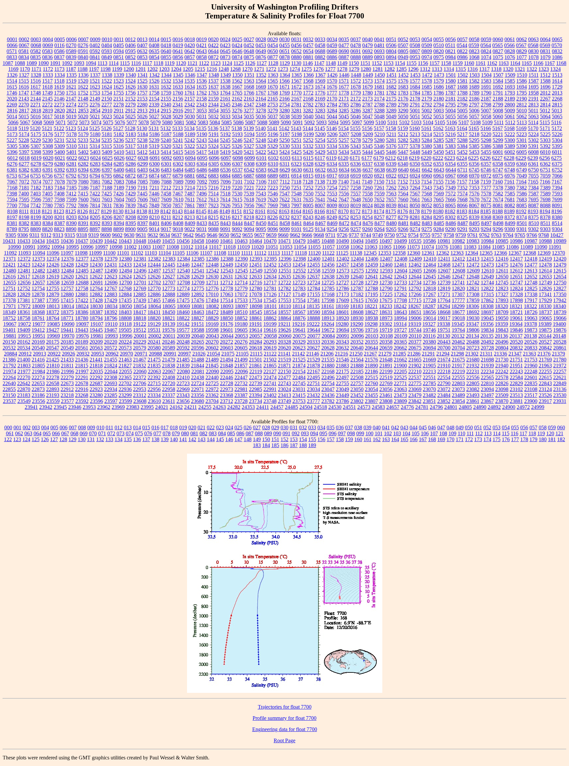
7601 (95, 199)
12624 (125, 276)
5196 (273, 134)
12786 (342, 288)
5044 (332, 116)
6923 (403, 176)
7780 (47, 205)
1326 (12, 75)
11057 (328, 247)
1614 (557, 81)
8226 (272, 217)
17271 (443, 294)
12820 (458, 288)
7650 (367, 199)
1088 (19, 63)
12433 (125, 265)
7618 (249, 199)
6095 (202, 158)
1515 (23, 81)
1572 (355, 81)
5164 (462, 128)
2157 (189, 98)
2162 (237, 98)
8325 (462, 217)
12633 (255, 276)
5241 (178, 140)
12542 (212, 270)
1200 (128, 69)
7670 (474, 199)
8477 (379, 223)
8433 (202, 223)
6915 (308, 176)
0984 (450, 57)
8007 (320, 205)
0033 (320, 39)
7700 (12, 205)
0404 (106, 45)
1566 (284, 81)
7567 (415, 193)
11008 (172, 247)
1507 (498, 75)
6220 (426, 158)
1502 (462, 75)
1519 (71, 81)
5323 (201, 146)
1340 (130, 75)
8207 (119, 217)
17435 (125, 300)
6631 (308, 170)
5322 (189, 146)
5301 (521, 140)
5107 (463, 122)
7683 (521, 199)
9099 (284, 229)
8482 (415, 223)
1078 (533, 57)
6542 (249, 170)
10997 (101, 247)
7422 (95, 193)
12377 (82, 259)
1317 (484, 69)
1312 (425, 69)
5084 (214, 122)
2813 (533, 104)
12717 (270, 282)
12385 (197, 259)
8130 (118, 211)
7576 (474, 193)
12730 (386, 282)
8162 (272, 211)
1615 (12, 87)
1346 (190, 75)
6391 (47, 170)
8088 (545, 205)
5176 (47, 134)
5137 (225, 128)
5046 (355, 116)
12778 (226, 288)
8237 (296, 217)
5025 (130, 116)
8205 (95, 217)
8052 (426, 205)
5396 (12, 152)
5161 (426, 128)
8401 (154, 223)
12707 (169, 282)
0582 (35, 51)
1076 (509, 57)
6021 (60, 158)
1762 (201, 93)
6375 (557, 164)
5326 (237, 146)
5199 (308, 134)
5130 (142, 128)
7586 (521, 193)
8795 (23, 229)
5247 (249, 140)
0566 (509, 45)
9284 (438, 229)
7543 (261, 193)
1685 (426, 87)
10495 (371, 241)
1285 (401, 69)
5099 (369, 122)
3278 (261, 110)
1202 (152, 69)
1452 (403, 75)
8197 (12, 217)
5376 (391, 146)
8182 (450, 211)
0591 (83, 51)
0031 (296, 39)
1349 (225, 75)
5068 (37, 122)
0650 (272, 51)
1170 (25, 69)
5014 (12, 116)
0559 (474, 45)
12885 (139, 294)
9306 (22, 235)
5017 (47, 116)
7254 (332, 187)
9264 (379, 229)
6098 (237, 158)
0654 (308, 51)
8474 (356, 223)
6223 (450, 158)
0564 (485, 45)
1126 (250, 63)
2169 (320, 98)
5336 (344, 146)
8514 (557, 223)
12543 (226, 270)
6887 (249, 176)
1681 (379, 87)
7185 (71, 187)
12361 (428, 253)
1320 (508, 69)
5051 (415, 116)
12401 (328, 259)
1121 (192, 63)
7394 (557, 187)
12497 (154, 270)
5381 (438, 146)
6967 (450, 176)
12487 (96, 270)
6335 (344, 164)
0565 (497, 45)
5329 (272, 146)
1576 (403, 81)
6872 (130, 176)
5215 (438, 134)
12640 (357, 276)
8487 (462, 223)
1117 (147, 63)
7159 (485, 181)
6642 (427, 170)
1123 (215, 63)
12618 (38, 276)
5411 (130, 152)
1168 (561, 63)
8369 (498, 217)
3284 (332, 110)
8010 (344, 205)
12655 (9, 282)
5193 (237, 134)
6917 (332, 176)
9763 (496, 235)
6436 (154, 170)
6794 (95, 176)
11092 (10, 253)
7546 (272, 193)
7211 (154, 187)
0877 (272, 57)
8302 (450, 217)
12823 (501, 288)
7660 (403, 199)
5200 (320, 134)
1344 (166, 75)
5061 (509, 116)
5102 (404, 122)
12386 (212, 259)
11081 (455, 247)
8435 (213, 223)
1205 (188, 69)
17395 (52, 300)
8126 (82, 211)
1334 (59, 75)
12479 (559, 265)
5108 (475, 122)
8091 (557, 205)
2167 (296, 98)
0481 (379, 45)
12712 (226, 282)
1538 (225, 81)
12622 (96, 276)
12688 (82, 282)
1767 (261, 93)
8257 (379, 217)
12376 (67, 259)
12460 (386, 265)
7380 (509, 187)
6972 (486, 176)
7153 (414, 181)
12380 (125, 259)
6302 (178, 164)
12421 (9, 265)
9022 (189, 229)
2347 (249, 104)
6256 (544, 158)
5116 (556, 122)
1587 (533, 81)
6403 (142, 170)
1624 (106, 87)
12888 (168, 294)
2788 (379, 104)
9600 (105, 235)
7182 (36, 187)
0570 (557, 45)
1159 (457, 63)
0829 (521, 51)
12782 (284, 288)
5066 (13, 122)
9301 (521, 229)
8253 (355, 217)
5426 (308, 152)
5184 (142, 134)
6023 (83, 158)
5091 (297, 122)
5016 (35, 116)
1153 (388, 63)
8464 (308, 223)
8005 (308, 205)
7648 (355, 199)
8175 (391, 211)
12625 (139, 276)
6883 (213, 176)
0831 (545, 51)
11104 (164, 253)
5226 (557, 134)
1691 (486, 87)
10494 (357, 241)
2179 (426, 98)
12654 (559, 276)
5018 (59, 116)
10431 (9, 241)
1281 (377, 69)
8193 (533, 211)
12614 (545, 270)
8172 (355, 211)
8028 (379, 205)
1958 (533, 93)
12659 (67, 282)
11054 (300, 247)
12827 (559, 288)
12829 (23, 294)
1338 (107, 75)
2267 (545, 98)
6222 (438, 158)
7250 (284, 187)
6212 (390, 158)
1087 (8, 63)
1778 (344, 93)
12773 (168, 288)
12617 (23, 276)
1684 (415, 87)
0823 (474, 51)
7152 (402, 181)
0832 (557, 51)
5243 (201, 140)
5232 (71, 140)
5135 (201, 128)
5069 (48, 122)
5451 (450, 152)
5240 (166, 140)
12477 (530, 265)
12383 (169, 259)
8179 (426, 211)
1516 (35, 81)
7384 (533, 187)
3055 (225, 110)
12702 (154, 282)
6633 (332, 170)
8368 (486, 217)
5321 (178, 146)
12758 (81, 288)
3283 (320, 110)
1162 (492, 63)
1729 (557, 87)
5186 (154, 134)
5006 (474, 110)
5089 (274, 122)
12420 (559, 259)
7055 (533, 176)
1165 (527, 63)
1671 (284, 87)
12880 (67, 294)
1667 (237, 87)
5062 (521, 116)
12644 (414, 276)
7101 (237, 181)
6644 (451, 170)
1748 (35, 93)
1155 (411, 63)
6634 (344, 170)
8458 (285, 223)
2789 (391, 104)
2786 (355, 104)
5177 (59, 134)
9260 (367, 229)
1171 (36, 69)
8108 (12, 211)
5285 (438, 140)
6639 (391, 170)
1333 (47, 75)
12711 (212, 282)
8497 (486, 223)
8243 (308, 217)
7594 (12, 199)
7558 (367, 193)
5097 (357, 122)
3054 (213, 110)
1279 (354, 69)
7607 (154, 199)
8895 (83, 229)
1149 (342, 63)
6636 (356, 170)
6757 (59, 176)
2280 (142, 104)
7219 (225, 187)
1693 (509, 87)
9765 (520, 235)
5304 (557, 140)
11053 (286, 247)
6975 (498, 176)
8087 (533, 205)
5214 (426, 134)
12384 (183, 259)
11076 (441, 247)
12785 (328, 288)
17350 (559, 294)
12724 (313, 282)
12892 (197, 294)
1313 (437, 69)
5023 (106, 116)
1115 (125, 63)
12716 (255, 282)
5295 (474, 140)
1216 (211, 69)
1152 (377, 63)
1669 (261, 87)
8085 (521, 205)
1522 (106, 81)
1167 (550, 63)
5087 (250, 122)
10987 (530, 241)
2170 (332, 98)
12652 (530, 276)
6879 (178, 176)
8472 (344, 223)
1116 (136, 63)
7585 (509, 193)
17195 (371, 294)
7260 (367, 187)
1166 (538, 63)
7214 (189, 187)
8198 (24, 217)
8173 (367, 211)
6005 (521, 152)
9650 (224, 235)
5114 (533, 122)
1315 (460, 69)
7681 (509, 199)
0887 (344, 57)
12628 (183, 276)
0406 (130, 45)
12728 (357, 282)
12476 (516, 265)
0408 (154, 45)
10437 (81, 241)
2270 (23, 104)
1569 (320, 81)
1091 (55, 63)
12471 (458, 265)
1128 (273, 63)
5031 (201, 116)
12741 (458, 282)
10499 (400, 241)
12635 (284, 276)
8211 (166, 217)
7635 (308, 199)
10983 (472, 241)
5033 (225, 116)
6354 (450, 164)
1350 (237, 75)
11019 (243, 247)
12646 (443, 276)
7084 (130, 181)
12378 (96, 259)
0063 (533, 39)
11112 (260, 253)
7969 (272, 205)
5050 (403, 116)
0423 (225, 45)
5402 (83, 152)
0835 (35, 57)
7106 (261, 181)
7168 (12, 187)
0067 (24, 45)
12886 (154, 294)
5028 (166, 116)
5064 (545, 116)
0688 (320, 51)
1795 (521, 93)
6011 (557, 152)
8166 (319, 211)
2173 (367, 98)
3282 (308, 110)
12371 (9, 259)
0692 (367, 51)
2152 (130, 98)
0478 (355, 45)
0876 (261, 57)
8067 (474, 205)
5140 (260, 128)
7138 (319, 181)
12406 (371, 259)
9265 (391, 229)
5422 (261, 152)
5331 (296, 146)
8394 (119, 223)
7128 (308, 181)
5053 (438, 116)
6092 (166, 158)
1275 (306, 69)
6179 (378, 158)
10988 (545, 241)
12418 (530, 259)
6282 (83, 164)
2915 (166, 110)
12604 (400, 270)
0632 (142, 51)
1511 (533, 75)
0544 (462, 45)
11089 (526, 247)
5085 (226, 122)
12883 (110, 294)
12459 (371, 265)
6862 (118, 176)
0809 (426, 51)
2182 (462, 98)
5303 (545, 140)
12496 (140, 270)
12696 (111, 282)
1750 (59, 93)
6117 (320, 158)
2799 (498, 104)
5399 (47, 152)
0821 (450, 51)
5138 (236, 128)
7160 (497, 181)
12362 (442, 253)
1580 (450, 81)
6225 (473, 158)
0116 (59, 45)
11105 (178, 253)
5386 (486, 146)
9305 (11, 235)
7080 (83, 181)
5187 (166, 134)
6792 (71, 176)
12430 (96, 265)
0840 (83, 57)
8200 (47, 217)
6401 (130, 170)
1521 (95, 81)
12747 (516, 282)
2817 (24, 110)
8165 (308, 211)
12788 (371, 288)
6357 (486, 164)
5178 (71, 134)
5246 (237, 140)
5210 (379, 134)
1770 (296, 93)
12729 (371, 282)
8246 (320, 217)
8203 (71, 217)
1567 (296, 81)
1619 (59, 87)
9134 (320, 229)
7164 (521, 181)
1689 (474, 87)
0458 (320, 45)
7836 (118, 205)
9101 (296, 229)
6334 (332, 164)
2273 (59, 104)
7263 (403, 187)
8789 (12, 229)
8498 (498, 223)
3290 (403, 110)
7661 (415, 199)
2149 (95, 98)
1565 (272, 81)
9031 (201, 229)
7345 (438, 187)
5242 (189, 140)
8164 (296, 211)
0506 (391, 45)
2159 (213, 98)
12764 (96, 288)
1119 (170, 63)
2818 (36, 110)
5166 (485, 128)
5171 (545, 128)
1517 (47, 81)
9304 (557, 229)
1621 (71, 87)
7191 (142, 187)
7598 (59, 199)
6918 (344, 176)
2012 (545, 93)
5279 (367, 140)
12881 (81, 294)
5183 (130, 134)
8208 (130, 217)
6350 (415, 164)
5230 (47, 140)
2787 (367, 104)
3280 (284, 110)
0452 (249, 45)
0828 (509, 51)
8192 (521, 211)
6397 (107, 170)
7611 (190, 199)
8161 (260, 211)
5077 (131, 122)
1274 (294, 69)
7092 (202, 181)
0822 (462, 51)
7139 (331, 181)
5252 (308, 140)
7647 (344, 199)
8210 (154, 217)
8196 (557, 211)
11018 (229, 247)
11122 (328, 253)
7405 (47, 193)
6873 (142, 176)
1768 (272, 93)
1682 (391, 87)
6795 (106, 176)
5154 (343, 128)
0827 (498, 51)
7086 (154, 181)
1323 (543, 69)
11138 (356, 253)
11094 (38, 253)
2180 (438, 98)
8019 (355, 205)
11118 (301, 253)
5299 (498, 140)
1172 (48, 69)
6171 (355, 158)
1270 (247, 69)
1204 (176, 69)
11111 (247, 253)
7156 (450, 181)
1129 (285, 63)
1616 (23, 87)
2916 (178, 110)
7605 (130, 199)
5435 (355, 152)
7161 (509, 181)
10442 (110, 241)
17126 (270, 294)
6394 (83, 170)
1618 (47, 87)
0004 (47, 39)
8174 (379, 211)
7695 (533, 199)
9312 (46, 235)
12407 (386, 259)
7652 (379, 199)
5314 (95, 146)
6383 (36, 170)
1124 (227, 63)
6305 (213, 164)
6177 (367, 158)
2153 (142, 98)
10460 (212, 241)
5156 (367, 128)
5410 (119, 152)
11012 (186, 247)
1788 (462, 93)
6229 (521, 158)
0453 (261, 45)
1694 (521, 87)
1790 (486, 93)
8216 (225, 217)
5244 (213, 140)
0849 (106, 57)
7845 (142, 205)
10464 (255, 241)
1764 (225, 93)
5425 (296, 152)
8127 (94, 211)
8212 (178, 217)
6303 (190, 164)
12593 (386, 270)
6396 (95, 170)
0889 (367, 57)
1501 (451, 75)
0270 (71, 45)
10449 (154, 241)
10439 (96, 241)
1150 (354, 63)
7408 (59, 193)
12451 (255, 265)
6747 (498, 170)
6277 (24, 164)
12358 (399, 253)
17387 (38, 300)
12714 (241, 282)
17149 (299, 294)
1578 (426, 81)
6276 (12, 164)
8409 (190, 223)
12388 (226, 259)
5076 (120, 122)
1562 (237, 81)
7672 (486, 199)
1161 (480, 63)
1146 (308, 63)
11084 (484, 247)
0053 (415, 39)
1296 (413, 69)
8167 (331, 211)
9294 (486, 229)
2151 (118, 98)
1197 (94, 69)
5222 (509, 134)
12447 (197, 265)
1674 (320, 87)
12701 (140, 282)
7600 (83, 199)
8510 (533, 223)
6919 (355, 176)
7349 (450, 187)
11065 (385, 247)
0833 (12, 57)
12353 (384, 253)
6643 (439, 170)
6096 (214, 158)
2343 (201, 104)
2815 (557, 104)
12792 (414, 288)
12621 (81, 276)
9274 (415, 229)
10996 (87, 247)
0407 (142, 45)
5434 (344, 152)
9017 (166, 229)
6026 (119, 158)
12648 (472, 276)
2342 (189, 104)
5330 (284, 146)
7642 (332, 199)
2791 (415, 104)
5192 (225, 134)
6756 (47, 176)
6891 (284, 176)
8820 (47, 229)
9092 (237, 229)
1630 (142, 87)
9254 (332, 229)
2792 (426, 104)
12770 (154, 288)
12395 (270, 259)
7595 (24, 199)
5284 (426, 140)
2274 (71, 104)
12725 (328, 282)
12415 (487, 259)
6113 (297, 158)
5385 (474, 146)
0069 (47, 45)
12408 (400, 259)
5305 (12, 146)
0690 (344, 51)
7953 (237, 205)
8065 (450, 205)
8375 (533, 217)
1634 (189, 87)
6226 (485, 158)
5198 (296, 134)
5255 (332, 140)
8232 (284, 217)
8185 (485, 211)
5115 (545, 122)
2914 (154, 110)
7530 (237, 193)
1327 (24, 75)
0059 (486, 39)
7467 (178, 193)
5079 (155, 122)
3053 (201, 110)
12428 (67, 265)
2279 (130, 104)
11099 (95, 253)
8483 (427, 223)
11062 (356, 247)
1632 (166, 87)
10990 (14, 247)
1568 (308, 81)
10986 (516, 241)
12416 (501, 259)
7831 (106, 205)
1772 (308, 93)
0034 (332, 39)
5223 (521, 134)
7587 (533, 193)
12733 (400, 282)
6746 (486, 170)
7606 (142, 199)
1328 (36, 75)
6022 (72, 158)
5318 (142, 146)
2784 (332, 104)
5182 (119, 134)
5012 (545, 110)
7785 (59, 205)
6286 (130, 164)
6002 (509, 152)
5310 (71, 146)
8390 (71, 223)
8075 (486, 205)
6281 (71, 164)
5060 (498, 116)
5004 (450, 110)
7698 (545, 199)
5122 (59, 128)
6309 (261, 164)
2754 (284, 104)
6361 (533, 164)
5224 (533, 134)
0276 (83, 45)
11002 (130, 247)
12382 (154, 259)
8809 (35, 229)
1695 (533, 87)
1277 (330, 69)
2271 (35, 104)
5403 (95, 152)
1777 (332, 93)
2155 (166, 98)
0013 (142, 39)
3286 (355, 110)
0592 (95, 51)
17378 (9, 300)
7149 (367, 181)
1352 (261, 75)
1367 (320, 75)
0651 (284, 51)
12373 (38, 259)
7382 (521, 187)
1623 (95, 87)
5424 (284, 152)
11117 (287, 253)
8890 (71, 229)
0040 (367, 39)
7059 (545, 176)
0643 (201, 51)
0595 (130, 51)
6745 (474, 170)
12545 (241, 270)
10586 (429, 241)
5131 (154, 128)
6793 (83, 176)
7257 (344, 187)
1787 (450, 93)
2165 (272, 98)
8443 (225, 223)
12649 (487, 276)
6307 (237, 164)
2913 (142, 110)
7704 (23, 205)
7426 (118, 193)
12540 (183, 270)
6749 (521, 170)
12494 (125, 270)
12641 (371, 276)
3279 (272, 110)
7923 (213, 205)
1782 (391, 93)
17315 (487, 294)
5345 (367, 146)
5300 (509, 140)
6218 (402, 158)
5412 (142, 152)
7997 (296, 205)
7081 (95, 181)
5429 (320, 152)
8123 (59, 211)
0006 (71, 39)
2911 (119, 110)
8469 (332, 223)
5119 (23, 128)
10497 (386, 241)
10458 (197, 241)
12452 (270, 265)
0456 (296, 45)
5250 (284, 140)
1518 (59, 81)
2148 (83, 98)
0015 (166, 39)
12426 (52, 265)
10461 (226, 241)
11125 (342, 253)
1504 (486, 75)
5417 (201, 152)
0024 (225, 39)
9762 (484, 235)
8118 (35, 211)
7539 (249, 193)
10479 (299, 241)
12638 (328, 276)
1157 (434, 63)
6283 (95, 164)
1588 (545, 81)
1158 (446, 63)
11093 (24, 253)
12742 (472, 282)
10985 (501, 241)
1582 (474, 81)
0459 (332, 45)
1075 (498, 57)
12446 (183, 265)
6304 (202, 164)
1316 (472, 69)
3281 (296, 110)
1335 (71, 75)
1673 (308, 87)
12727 (342, 282)
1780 (367, 93)
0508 (415, 45)
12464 (429, 265)
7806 (83, 205)
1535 (189, 81)
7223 (272, 187)
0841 (95, 57)
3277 (249, 110)
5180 (95, 134)
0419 (178, 45)
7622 (284, 199)
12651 (516, 276)
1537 (213, 81)
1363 (273, 75)
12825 (530, 288)
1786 (438, 93)
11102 (137, 253)
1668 (249, 87)
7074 (36, 181)
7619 (261, 199)
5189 (190, 134)
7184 (59, 187)
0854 (154, 57)
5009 (509, 110)
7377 (486, 187)
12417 (516, 259)
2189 (509, 98)
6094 (190, 158)
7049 (521, 176)
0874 (237, 57)
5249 (272, 140)
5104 (428, 122)
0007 (83, 39)
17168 (328, 294)
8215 (213, 217)
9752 (401, 235)
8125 (71, 211)
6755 (35, 176)
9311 (34, 235)
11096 (52, 253)
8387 (59, 223)
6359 (509, 164)
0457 (308, 45)
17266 (414, 294)
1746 (12, 93)
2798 (486, 104)
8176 (402, 211)
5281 (391, 140)
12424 (38, 265)
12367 (515, 253)
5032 (213, 116)
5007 (486, 110)
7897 (201, 205)
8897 (95, 229)
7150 (379, 181)
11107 (206, 253)
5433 (332, 152)
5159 (402, 128)
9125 (308, 229)
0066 (12, 45)
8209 (142, 217)
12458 (357, 265)
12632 (241, 276)
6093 (178, 158)
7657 (391, 199)
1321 (520, 69)
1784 (415, 93)
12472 (472, 265)
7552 (320, 193)
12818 (429, 288)
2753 (272, 104)
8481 (403, 223)
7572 (450, 193)
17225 (386, 294)
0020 (213, 39)
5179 (83, 134)
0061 (509, 39)
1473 (439, 75)
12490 (111, 270)
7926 (225, 205)
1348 (213, 75)
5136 (213, 128)
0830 (533, 51)
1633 (178, 87)
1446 (344, 75)
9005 (142, 229)
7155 (438, 181)
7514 (213, 193)
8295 (438, 217)
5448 (415, 152)
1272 (271, 69)
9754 (413, 235)
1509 (510, 75)
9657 (259, 235)
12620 (67, 276)
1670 (272, 87)
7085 (142, 181)
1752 (83, 93)
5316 (118, 146)
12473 (487, 265)
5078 (143, 122)
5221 (498, 134)
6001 (498, 152)
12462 (414, 265)
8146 (213, 211)
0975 (438, 57)
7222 (261, 187)
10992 (43, 247)
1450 (379, 75)
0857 (189, 57)
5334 (332, 146)
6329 (320, 164)
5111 (499, 122)
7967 (261, 205)
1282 (389, 69)
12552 (299, 270)
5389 (509, 146)
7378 (498, 187)
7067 (12, 181)
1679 (367, 87)
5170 (533, 128)
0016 (178, 39)
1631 (154, 87)
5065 (557, 116)
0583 (47, 51)
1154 (400, 63)
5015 (23, 116)
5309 (59, 146)
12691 (96, 282)
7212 (166, 187)
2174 (379, 98)
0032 (308, 39)
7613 (213, 199)
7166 (545, 181)
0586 (59, 51)
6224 (461, 158)
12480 (9, 270)
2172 (355, 98)
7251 (296, 187)
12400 (313, 259)
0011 (119, 39)
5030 (189, 116)
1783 (403, 93)
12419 (545, 259)
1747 (23, 93)
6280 (59, 164)
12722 (284, 282)
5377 (403, 146)
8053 (438, 205)
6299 (142, 164)
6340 (403, 164)
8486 (451, 223)
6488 (213, 170)
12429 (81, 265)
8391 (83, 223)
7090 (190, 181)
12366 (500, 253)
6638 (379, 170)
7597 (47, 199)
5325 (225, 146)
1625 (118, 87)
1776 (320, 93)
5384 (462, 146)
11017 (215, 247)
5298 (486, 140)
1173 (59, 69)
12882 (96, 294)
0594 (118, 51)
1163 (504, 63)
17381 (23, 300)
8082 (509, 205)
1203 (164, 69)
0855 (166, 57)
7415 (83, 193)
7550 (308, 193)
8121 (47, 211)
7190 (130, 187)
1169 (13, 69)
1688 (462, 87)
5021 (95, 116)
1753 (95, 93)
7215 (201, 187)
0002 (24, 39)
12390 (241, 259)
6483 (166, 170)
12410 (429, 259)
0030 (284, 39)
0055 (438, 39)
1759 (166, 93)
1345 (178, 75)
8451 (273, 223)
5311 (83, 146)
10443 (125, 241)
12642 (386, 276)
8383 (36, 223)
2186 (474, 98)
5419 (225, 152)
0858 (201, 57)
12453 (284, 265)
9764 (508, 235)
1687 (450, 87)
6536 (225, 170)
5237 (130, 140)
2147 (71, 98)
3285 (344, 110)
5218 (474, 134)
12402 (342, 259)
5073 (84, 122)
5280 (379, 140)
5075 (108, 122)
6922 (391, 176)
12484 (67, 270)
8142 (165, 211)
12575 (357, 270)
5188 (178, 134)
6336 (355, 164)
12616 (9, 276)
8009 (332, 205)
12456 (328, 265)
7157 (462, 181)
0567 (521, 45)
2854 (95, 110)
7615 (237, 199)
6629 (285, 170)
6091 (154, 158)
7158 (474, 181)
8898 (106, 229)
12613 (530, 270)
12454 (299, 265)
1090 (43, 63)
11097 (67, 253)
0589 (71, 51)
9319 (93, 235)
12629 (197, 276)
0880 (296, 57)
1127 (262, 63)
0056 (450, 39)
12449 (226, 265)
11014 (201, 247)
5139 (248, 128)
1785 (426, 93)
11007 (158, 247)
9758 (449, 235)
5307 (36, 146)
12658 (53, 282)
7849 (154, 205)
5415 (178, 152)
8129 (106, 211)
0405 (118, 45)
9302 (533, 229)
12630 (212, 276)
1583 (486, 81)
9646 (212, 235)
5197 (285, 134)
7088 (166, 181)
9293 (474, 229)
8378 (545, 217)
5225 (545, 134)
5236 (118, 140)
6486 (202, 170)
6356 (474, 164)
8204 (83, 217)
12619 (52, 276)
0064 (545, 39)
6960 (426, 176)
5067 (25, 122)
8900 (130, 229)
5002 (426, 110)
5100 (380, 122)
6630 (296, 170)
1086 (557, 57)
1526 (154, 81)
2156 (178, 98)
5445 (379, 152)
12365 (486, 253)
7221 (249, 187)
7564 (403, 193)
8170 (343, 211)
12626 (154, 276)
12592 (371, 270)
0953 (415, 57)
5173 (12, 134)
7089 (178, 181)
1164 (515, 63)
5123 (71, 128)
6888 (261, 176)
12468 (443, 265)
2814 (545, 104)
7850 (166, 205)
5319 (154, 146)
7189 (119, 187)
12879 (52, 294)
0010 (107, 39)
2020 (12, 98)
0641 (178, 51)
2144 (35, 98)
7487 (189, 193)
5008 (498, 110)
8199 (36, 217)
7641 (320, 199)
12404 (357, 259)
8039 (391, 205)
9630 (129, 235)
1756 (130, 93)
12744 (487, 282)
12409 (415, 259)
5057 (474, 116)
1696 (545, 87)
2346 (237, 104)
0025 (237, 39)
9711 (330, 235)
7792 (71, 205)
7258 (355, 187)
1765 (237, 93)
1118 (158, 63)
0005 (59, 39)
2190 (521, 98)
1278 (342, 69)
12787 (357, 288)
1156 (423, 63)
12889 (183, 294)
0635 (154, 51)
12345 (370, 253)
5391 (533, 146)
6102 (273, 158)
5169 (521, 128)
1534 (178, 81)
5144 (308, 128)
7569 (438, 193)
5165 (474, 128)
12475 (501, 265)
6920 (367, 176)
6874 (154, 176)
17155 (313, 294)
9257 (355, 229)
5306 (24, 146)
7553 (332, 193)
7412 (71, 193)
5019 (71, 116)
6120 (343, 158)
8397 (142, 223)
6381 (12, 170)
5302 (533, 140)
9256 (344, 229)
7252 (308, 187)
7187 (95, 187)
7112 (285, 181)
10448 (139, 241)
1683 (403, 87)
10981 (443, 241)
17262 (400, 294)
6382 (24, 170)
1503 (474, 75)
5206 (332, 134)
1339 (119, 75)
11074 (427, 247)
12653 (545, 276)
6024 (95, 158)
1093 (79, 63)
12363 (457, 253)
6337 (367, 164)
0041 (379, 39)
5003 (438, 110)
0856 (178, 57)
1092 (67, 63)
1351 (249, 75)
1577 (415, 81)
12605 (415, 270)
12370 (558, 253)
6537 (237, 170)
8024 (367, 205)
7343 (426, 187)
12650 (501, 276)
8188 (497, 211)
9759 (460, 235)
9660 (283, 235)
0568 (533, 45)
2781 (296, 104)
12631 (226, 276)
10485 (313, 241)
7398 (12, 193)
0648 (249, 51)
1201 (140, 69)
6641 (415, 170)
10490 (342, 241)
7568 (426, 193)
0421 (201, 45)
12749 (545, 282)
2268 (557, 98)
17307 (458, 294)
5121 (47, 128)
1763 (213, 93)
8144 (189, 211)
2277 (106, 104)
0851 (118, 57)
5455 (486, 152)
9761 (472, 235)
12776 (212, 288)
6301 (166, 164)
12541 (197, 270)
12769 (139, 288)
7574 (462, 193)
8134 (130, 211)
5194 (249, 134)
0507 (403, 45)
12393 (255, 259)
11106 (192, 253)
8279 (403, 217)
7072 (24, 181)
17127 (284, 294)
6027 (131, 158)
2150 (106, 98)
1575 (391, 81)
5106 (452, 122)
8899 (118, 229)
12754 (38, 288)
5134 (189, 128)
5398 (36, 152)
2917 (189, 110)
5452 (462, 152)
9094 (249, 229)
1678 (355, 87)
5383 (450, 146)
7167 (557, 181)
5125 (94, 128)
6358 (498, 164)
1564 (261, 81)
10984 (487, 241)
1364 (285, 75)
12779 (241, 288)
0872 (213, 57)
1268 (235, 69)
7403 (35, 193)
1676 (332, 87)
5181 (107, 134)
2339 (154, 104)
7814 (95, 205)
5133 (177, 128)
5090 (286, 122)
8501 (522, 223)
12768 (125, 288)
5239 (154, 140)
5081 (179, 122)
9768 (543, 235)
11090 (540, 247)
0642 (189, 51)
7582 (498, 193)
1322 (532, 69)
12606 (429, 270)
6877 (166, 176)
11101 (123, 253)
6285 (119, 164)
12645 (429, 276)
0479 (367, 45)
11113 (274, 253)
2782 (308, 104)
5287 (450, 140)
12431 (110, 265)
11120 (314, 253)
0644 (213, 51)
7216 (213, 187)
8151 (236, 211)
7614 (225, 199)
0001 (12, 39)
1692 (498, 87)
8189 (509, 211)
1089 (31, 63)
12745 (501, 282)
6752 (557, 170)
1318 (496, 69)
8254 (367, 217)
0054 (426, 39)
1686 (438, 87)
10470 (270, 241)
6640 (403, 170)
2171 (344, 98)
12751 (9, 288)
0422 (213, 45)
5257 (344, 140)
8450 (261, 223)
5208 (356, 134)
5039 (296, 116)
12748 (530, 282)
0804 (391, 51)
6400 (119, 170)
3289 (391, 110)
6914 (296, 176)
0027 (249, 39)
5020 (83, 116)
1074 (486, 57)
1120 (181, 63)
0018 (189, 39)
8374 (521, 217)
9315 (70, 235)
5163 (450, 128)
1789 (474, 93)
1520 (83, 81)
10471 (284, 241)
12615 (559, 270)
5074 (96, 122)
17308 (472, 294)
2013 (557, 93)
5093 (321, 122)
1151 (365, 63)
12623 (110, 276)
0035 (344, 39)
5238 (142, 140)
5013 (557, 110)
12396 (284, 259)
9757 (437, 235)
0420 (189, 45)
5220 (486, 134)
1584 (498, 81)
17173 (342, 294)
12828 (9, 294)
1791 (498, 93)
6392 (59, 170)
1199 (117, 69)
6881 (189, 176)
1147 (319, 63)
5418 (213, 152)
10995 (72, 247)
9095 (261, 229)
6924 (415, 176)
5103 (416, 122)
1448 (356, 75)
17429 (110, 300)
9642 (188, 235)
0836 (47, 57)
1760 (178, 93)
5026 (142, 116)
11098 (81, 253)
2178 (415, 98)
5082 (191, 122)
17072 (241, 294)
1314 (449, 69)
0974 (426, 57)
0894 (391, 57)
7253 (320, 187)
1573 (367, 81)
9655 (247, 235)
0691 (355, 51)
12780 (255, 288)
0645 (225, 51)
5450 (438, 152)
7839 (130, 205)
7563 (391, 193)
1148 (331, 63)
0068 (36, 45)
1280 (366, 69)
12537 (169, 270)
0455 (284, 45)
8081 (498, 205)
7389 (545, 187)
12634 (270, 276)
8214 (201, 217)
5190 (202, 134)
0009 (95, 39)
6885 (237, 176)
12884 (125, 294)
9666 (307, 235)
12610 (487, 270)
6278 (36, 164)
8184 (474, 211)
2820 (59, 110)
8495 (474, 223)
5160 (414, 128)
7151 (391, 181)
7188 (107, 187)
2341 (178, 104)
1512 (545, 75)
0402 (95, 45)
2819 (47, 110)
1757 (142, 93)
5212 (403, 134)
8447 (249, 223)
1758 (154, 93)
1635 (201, 87)
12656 (24, 282)
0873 (225, 57)
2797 (474, 104)
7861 (189, 205)
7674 (498, 199)
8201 (59, 217)
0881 (308, 57)
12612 (516, 270)
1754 (106, 93)
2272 (47, 104)
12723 (299, 282)
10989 (559, 241)
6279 (47, 164)
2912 (130, 110)
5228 (23, 140)
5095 (345, 122)
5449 (426, 152)
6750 (533, 170)
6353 (438, 164)
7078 (59, 181)
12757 (67, 288)
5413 (154, 152)
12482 (38, 270)
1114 (114, 63)
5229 (35, 140)
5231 (59, 140)
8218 (249, 217)
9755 (425, 235)
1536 (201, 81)
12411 (444, 259)
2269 (12, 104)
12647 (458, 276)
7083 (119, 181)
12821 (472, 288)
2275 (83, 104)
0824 (486, 51)
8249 (332, 217)
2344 (213, 104)
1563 (249, 81)
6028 (143, 158)
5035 (249, 116)
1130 (296, 63)
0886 (332, 57)
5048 (379, 116)
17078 (255, 294)
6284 (107, 164)
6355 (462, 164)
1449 (368, 75)
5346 (379, 146)
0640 (166, 51)
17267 (429, 294)
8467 (320, 223)
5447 (403, 152)
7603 (107, 199)
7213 (178, 187)
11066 (399, 247)
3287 (367, 110)
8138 (142, 211)
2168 (308, 98)
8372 (509, 217)
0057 (462, 39)
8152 (248, 211)
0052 (403, 39)
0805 (403, 51)
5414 (166, 152)
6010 (545, 152)
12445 (168, 265)
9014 (154, 229)
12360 (413, 253)
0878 (284, 57)
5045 (344, 116)
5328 (261, 146)
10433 (23, 241)
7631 (296, 199)
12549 (255, 270)
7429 (130, 193)
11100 (109, 253)
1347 (202, 75)
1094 (91, 63)
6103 (285, 158)
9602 (117, 235)
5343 (355, 146)
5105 (440, 122)
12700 (125, 282)
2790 (403, 104)
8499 (510, 223)
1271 (259, 69)
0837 (59, 57)
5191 (213, 134)
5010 (521, 110)
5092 (309, 122)
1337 (95, 75)
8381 (12, 223)
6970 (474, 176)
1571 (344, 81)
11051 (271, 247)
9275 (426, 229)
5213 (415, 134)
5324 (213, 146)
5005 (462, 110)
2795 (450, 104)
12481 (24, 270)
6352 (426, 164)
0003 (36, 39)
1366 (308, 75)
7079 (71, 181)
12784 (313, 288)
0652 (296, 51)
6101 (261, 158)
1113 (102, 63)
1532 (166, 81)
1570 (332, 81)
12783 (299, 288)
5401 (71, 152)
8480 (391, 223)
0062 (521, 39)
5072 (72, 122)
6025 (107, 158)
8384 (47, 223)
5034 (237, 116)
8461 (296, 223)
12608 (458, 270)
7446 (154, 193)
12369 (544, 253)
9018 (178, 229)
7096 (225, 181)
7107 (273, 181)
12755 (52, 288)
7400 (23, 193)
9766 (532, 235)
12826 (545, 288)
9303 (545, 229)
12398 (299, 259)
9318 (81, 235)
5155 (355, 128)
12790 (386, 288)
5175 (36, 134)
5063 (533, 116)
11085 (498, 247)
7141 (355, 181)
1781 (379, 93)
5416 (189, 152)
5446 (391, 152)
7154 (426, 181)
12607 (444, 270)
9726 (342, 235)
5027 (154, 116)
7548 (296, 193)
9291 (462, 229)
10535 (414, 241)
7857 (178, 205)
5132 (165, 128)
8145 (201, 211)
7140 (343, 181)
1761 (189, 93)
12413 (472, 259)
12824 (516, 288)
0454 (272, 45)
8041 (403, 205)
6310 (273, 164)
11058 (342, 247)
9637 (176, 235)
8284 (426, 217)
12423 (23, 265)
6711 (462, 170)
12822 (487, 288)
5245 (225, 140)
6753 (12, 176)
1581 (462, 81)
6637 (368, 170)
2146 (59, 98)
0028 (261, 39)
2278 (118, 104)
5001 (415, 110)
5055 (450, 116)
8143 (177, 211)
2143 (23, 98)
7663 (426, 199)
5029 (178, 116)
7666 (450, 199)
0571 (12, 51)
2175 (391, 98)
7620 (272, 199)
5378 (415, 146)
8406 (166, 223)
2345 (225, 104)
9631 (141, 235)
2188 (498, 98)
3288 (379, 110)
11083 (470, 247)
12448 (212, 265)
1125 (238, 63)
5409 (107, 152)
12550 (270, 270)
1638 (225, 87)
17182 (357, 294)
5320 (166, 146)
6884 (225, 176)
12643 (400, 276)
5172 (557, 128)
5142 (284, 128)
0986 (462, 57)
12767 (110, 288)
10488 (328, 241)
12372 (24, 259)
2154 (154, 98)
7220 (237, 187)
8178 (414, 211)
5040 (308, 116)
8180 (438, 211)
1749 (47, 93)
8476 (368, 223)
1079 (545, 57)
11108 (220, 253)
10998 (115, 247)
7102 (249, 181)
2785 (344, 104)
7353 (474, 187)
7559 (379, 193)
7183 (47, 187)
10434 (38, 241)
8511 (545, 223)
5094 (333, 122)
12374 (53, 259)
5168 (509, 128)
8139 (154, 211)
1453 (415, 75)
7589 (545, 193)
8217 (237, 217)
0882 (320, 57)
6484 (178, 170)
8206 (107, 217)
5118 (12, 128)
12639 (342, 276)
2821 (71, 110)
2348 (261, 104)
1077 (521, 57)
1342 (154, 75)
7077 (47, 181)
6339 (391, 164)
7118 (296, 181)
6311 (285, 164)
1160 (469, 63)
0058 (474, 39)
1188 (82, 69)
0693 (379, 51)
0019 (201, 39)
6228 (509, 158)
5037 (272, 116)
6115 (308, 158)
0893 (379, 57)
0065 (557, 39)
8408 (178, 223)
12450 (241, 265)
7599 (71, 199)
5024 (118, 116)
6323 (296, 164)
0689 (332, 51)
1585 (509, 81)
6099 (249, 158)
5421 (249, 152)
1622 (83, 87)
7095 (213, 181)
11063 (371, 247)
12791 (400, 288)
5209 (368, 134)
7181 (24, 187)
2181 (450, 98)
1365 (296, 75)
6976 (509, 176)
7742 (35, 205)
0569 (545, 45)
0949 (403, 57)
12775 (197, 288)
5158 (391, 128)
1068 (474, 57)
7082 (107, 181)
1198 (105, 69)
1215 (200, 69)
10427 (556, 235)
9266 (403, 229)
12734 (414, 282)
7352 (462, 187)
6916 (320, 176)
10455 (168, 241)
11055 (314, 247)
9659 (271, 235)
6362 (545, 164)
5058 (486, 116)
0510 (438, 45)
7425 (106, 193)
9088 (213, 229)
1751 (71, 93)
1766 (249, 93)
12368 (529, 253)
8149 (225, 211)
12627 (168, 276)
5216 (450, 134)
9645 (200, 235)
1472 (427, 75)
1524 (130, 81)
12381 (140, 259)
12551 (284, 270)
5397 (24, 152)
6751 (545, 170)
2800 (509, 104)
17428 (96, 300)
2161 (225, 98)
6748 (509, 170)
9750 (389, 235)
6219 (414, 158)
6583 (261, 170)
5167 (497, 128)
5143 (296, 128)
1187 (71, 69)
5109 (487, 122)
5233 (83, 140)
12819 (443, 288)
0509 (426, 45)
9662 (295, 235)
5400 (59, 152)
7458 (166, 193)
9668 (318, 235)
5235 (106, 140)
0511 (450, 45)
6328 (308, 164)
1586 (521, 81)
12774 (183, 288)
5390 (521, 146)
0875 (249, 57)
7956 (249, 205)
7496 (201, 193)
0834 (23, 57)
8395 (130, 223)
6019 (36, 158)
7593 (557, 193)
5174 (24, 134)
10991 (29, 247)
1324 (555, 69)
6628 (273, 170)
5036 (261, 116)
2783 (320, 104)
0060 (498, 39)
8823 (59, 229)
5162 (438, 128)
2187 (486, 98)
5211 (391, 134)
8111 (24, 211)
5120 (35, 128)
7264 (415, 187)
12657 (38, 282)
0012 (130, 39)
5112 (510, 122)
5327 (249, 146)
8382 (24, 223)
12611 (502, 270)
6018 (24, 158)
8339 (474, 217)
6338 (379, 164)
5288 (462, 140)
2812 (521, 104)
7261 (379, 187)
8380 (557, 217)
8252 (344, 217)
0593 (106, 51)
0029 (272, 39)
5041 (320, 116)
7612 (201, 199)
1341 (142, 75)
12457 (342, 265)
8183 (462, 211)
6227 (497, 158)
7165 (533, 181)
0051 (391, 39)
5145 (319, 128)
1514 (12, 81)
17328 (516, 294)
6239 (533, 158)
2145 (47, 98)
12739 (443, 282)
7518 (225, 193)
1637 (213, 87)
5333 (320, 146)
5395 (557, 146)
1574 (379, 81)
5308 (47, 146)
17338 (530, 294)
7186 (83, 187)
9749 (377, 235)
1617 (35, 87)
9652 (235, 235)
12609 (473, 270)
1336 (83, 75)
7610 (178, 199)
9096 (272, 229)
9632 (153, 235)
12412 (458, 259)
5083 (203, 122)
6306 (225, 164)
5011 (533, 110)
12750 (559, 282)
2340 (166, 104)
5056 (462, 116)
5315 (106, 146)
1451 (391, 75)
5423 (272, 152)
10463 (241, 241)
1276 (318, 69)
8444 (237, 223)
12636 (299, 276)
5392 (545, 146)
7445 (142, 193)
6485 (190, 170)
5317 (130, 146)
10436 (67, 241)
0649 (261, 51)
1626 (130, 87)
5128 (130, 128)
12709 (197, 282)
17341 (545, 294)
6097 (226, 158)
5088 (262, 122)
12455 (313, 265)
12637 (313, 276)
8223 (261, 217)
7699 (557, 199)
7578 (486, 193)
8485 (439, 223)
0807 (415, 51)
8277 (391, 217)
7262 (391, 187)
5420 (237, 152)
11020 (257, 247)
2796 (462, 104)
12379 (111, 259)
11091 (555, 247)
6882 (201, 176)
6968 (462, 176)
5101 (392, 122)
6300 (154, 164)
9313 (58, 235)
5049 (391, 116)
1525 (142, 81)
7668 (462, 199)
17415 (67, 300)
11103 (151, 253)
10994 (58, 247)
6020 (48, 158)
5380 (426, 146)
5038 (284, 116)
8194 (545, 211)
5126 (106, 128)
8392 (95, 223)
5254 (320, 140)
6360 (521, 164)
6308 (249, 164)
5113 (522, 122)
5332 (308, 146)
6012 (12, 158)
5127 (118, 128)
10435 (52, 241)
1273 (283, 69)
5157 (379, 128)
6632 (320, 170)
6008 (533, 152)
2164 (261, 98)
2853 (83, 110)
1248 (223, 69)
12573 (342, 270)
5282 (403, 140)
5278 (355, 140)
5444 (367, 152)
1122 (204, 63)
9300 (509, 229)
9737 (354, 235)
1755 (118, 93)
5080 (167, 122)
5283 (415, 140)
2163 (249, 98)
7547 (284, 193)
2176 (403, 98)
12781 (270, 288)
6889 (272, 176)
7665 (438, 199)
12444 (154, 265)
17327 (501, 294)
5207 (344, 134)
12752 (23, 288)
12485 (82, 270)
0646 (237, 51)
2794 (438, 104)
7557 (355, 193)
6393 (71, 170)
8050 (415, 205)
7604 (119, 199)
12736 (429, 282)
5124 (82, 128)
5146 (331, 128)
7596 (36, 199)
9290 (450, 229)
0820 (438, 51)
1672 (296, 87)
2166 (284, 98)
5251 (296, 140)
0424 (237, 45)
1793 (509, 93)
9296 (498, 229)
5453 (474, 152)
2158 (201, 98)
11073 (413, 247)
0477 (344, 45)
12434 (139, 265)
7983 (284, 205)
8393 (107, 223)
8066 (462, 205)
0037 (355, 39)
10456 (183, 241)
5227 (12, 140)
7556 (344, 193)
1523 (118, 81)
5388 (498, 146)
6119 (331, 158)
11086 (512, 247)
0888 (355, 57)
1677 (344, 87)
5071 (60, 122)
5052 (426, 116)
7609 (166, 199)
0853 (142, 57)
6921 (379, 176)
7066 (557, 176)
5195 (261, 134)
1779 (355, 93)
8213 (189, 217)
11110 (234, 253)
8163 (284, 211)
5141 (272, 128)
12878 (38, 294)
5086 (238, 122)
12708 (183, 282)
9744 (366, 235)
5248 (261, 140)
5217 (462, 134)
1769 (284, 93)
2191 (533, 98)
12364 (471, 253)
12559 (328, 270)
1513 (557, 75)
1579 (438, 81)
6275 (556, 158)
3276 (237, 110)
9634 (164, 235)
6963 (438, 176)
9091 (225, 229)
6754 (23, 176)
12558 (313, 270)
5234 (95, 140)
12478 (545, 265)
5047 (367, 116)
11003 (144, 247)
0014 (154, 39)
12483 (53, 270)
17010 (212, 294)
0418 (166, 45)
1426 (332, 75)
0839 (71, 57)
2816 (12, 110)
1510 (522, 75)
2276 (95, 104)
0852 (130, 57)
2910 (107, 110)
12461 (400, 265)
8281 (415, 217)
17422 (81, 300)
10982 (458, 241)
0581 (23, 51)
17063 (226, 294)
